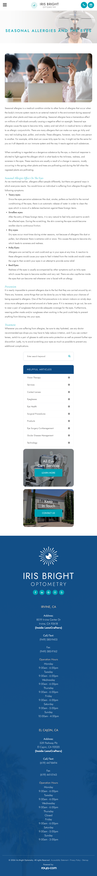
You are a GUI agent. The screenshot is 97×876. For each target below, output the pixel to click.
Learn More (48, 472)
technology (32, 442)
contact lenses (34, 392)
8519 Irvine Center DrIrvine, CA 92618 (49, 622)
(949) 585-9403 (48, 639)
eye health (32, 406)
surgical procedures (36, 413)
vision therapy (34, 377)
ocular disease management (40, 435)
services (31, 384)
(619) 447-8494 (48, 763)
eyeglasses (32, 399)
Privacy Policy (75, 860)
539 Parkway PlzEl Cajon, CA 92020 (48, 745)
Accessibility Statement (59, 860)
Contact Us (48, 513)
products (31, 420)
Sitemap (85, 860)
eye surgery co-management (40, 428)
